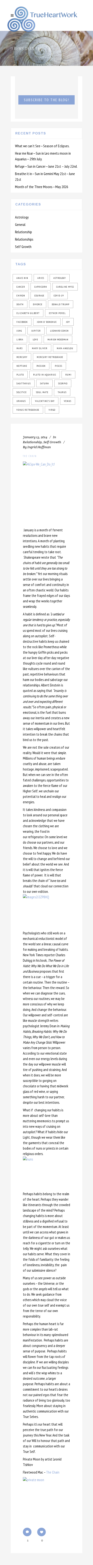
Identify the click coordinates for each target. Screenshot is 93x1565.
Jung (19, 330)
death (20, 304)
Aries (40, 278)
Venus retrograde (27, 409)
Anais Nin (22, 278)
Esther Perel (57, 313)
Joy (68, 321)
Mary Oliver (39, 348)
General (20, 224)
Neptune (21, 365)
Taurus (62, 392)
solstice (21, 392)
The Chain (30, 456)
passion (41, 365)
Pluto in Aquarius (44, 374)
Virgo (52, 409)
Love (35, 339)
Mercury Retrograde (50, 357)
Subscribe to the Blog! (46, 99)
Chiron (20, 295)
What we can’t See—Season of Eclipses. (42, 145)
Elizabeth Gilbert (28, 313)
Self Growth (23, 246)
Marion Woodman (57, 339)
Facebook (22, 321)
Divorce (37, 304)
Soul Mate (42, 392)
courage (39, 295)
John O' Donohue (47, 321)
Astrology (22, 217)
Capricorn (40, 286)
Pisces (58, 365)
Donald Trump (60, 304)
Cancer (20, 286)
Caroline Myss (65, 286)
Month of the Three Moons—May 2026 (41, 186)
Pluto (20, 374)
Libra (19, 339)
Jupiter (36, 330)
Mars (19, 348)
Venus (67, 401)
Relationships (24, 239)
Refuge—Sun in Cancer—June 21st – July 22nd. (46, 166)
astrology (59, 278)
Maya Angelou (65, 348)
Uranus (21, 401)
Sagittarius (23, 383)
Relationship (23, 231)
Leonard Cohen (59, 330)
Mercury (21, 357)
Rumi (68, 374)
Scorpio (62, 383)
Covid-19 (59, 295)
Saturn (44, 383)
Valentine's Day (45, 401)
